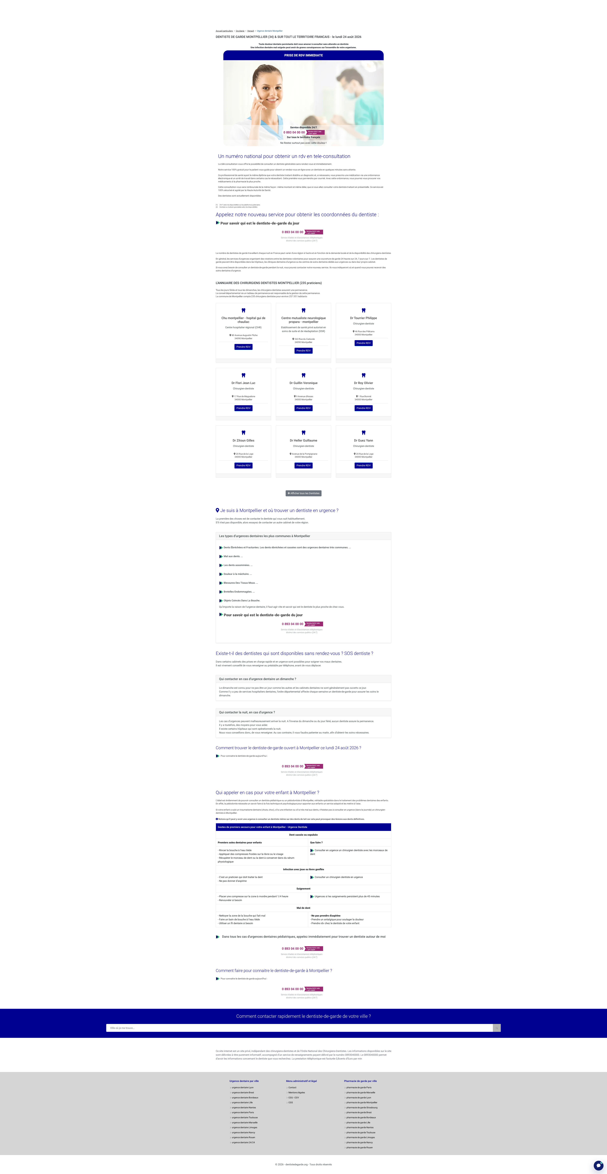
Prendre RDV (243, 346)
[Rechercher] (497, 1028)
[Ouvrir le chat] (599, 1166)
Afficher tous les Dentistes (304, 493)
